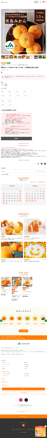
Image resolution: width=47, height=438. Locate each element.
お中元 (25, 368)
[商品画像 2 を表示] (7, 57)
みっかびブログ (5, 375)
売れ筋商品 (26, 366)
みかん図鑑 (26, 375)
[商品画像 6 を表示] (23, 57)
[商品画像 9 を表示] (36, 57)
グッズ (3, 366)
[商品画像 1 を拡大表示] (23, 31)
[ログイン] (40, 2)
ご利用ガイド (4, 381)
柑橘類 (25, 362)
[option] (4, 320)
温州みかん (4, 362)
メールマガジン (26, 76)
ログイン (23, 388)
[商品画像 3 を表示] (11, 57)
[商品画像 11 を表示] (44, 57)
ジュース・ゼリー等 (5, 364)
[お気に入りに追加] (45, 64)
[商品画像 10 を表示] (40, 57)
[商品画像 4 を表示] (15, 57)
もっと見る (22, 330)
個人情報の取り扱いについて (21, 429)
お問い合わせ (4, 385)
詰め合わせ (26, 364)
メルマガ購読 (22, 392)
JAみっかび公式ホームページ (23, 411)
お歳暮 (3, 368)
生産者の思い (26, 373)
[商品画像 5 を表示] (19, 57)
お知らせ (3, 378)
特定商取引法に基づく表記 (31, 429)
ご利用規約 (13, 429)
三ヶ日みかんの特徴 (5, 373)
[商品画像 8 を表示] (32, 57)
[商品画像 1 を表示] (3, 57)
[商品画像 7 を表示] (28, 57)
